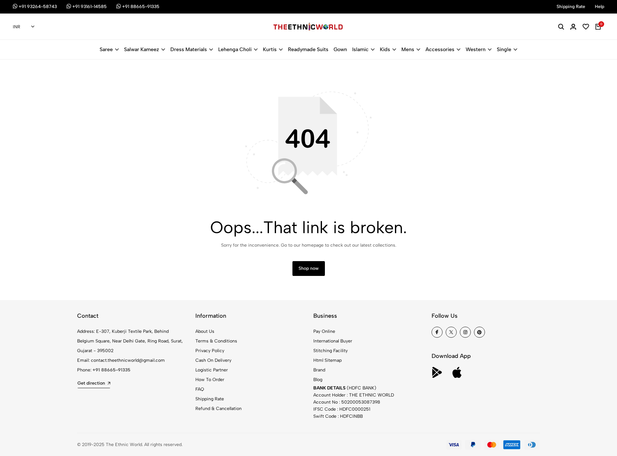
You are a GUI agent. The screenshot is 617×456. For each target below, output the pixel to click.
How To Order (209, 379)
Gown (340, 49)
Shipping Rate (209, 399)
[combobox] (23, 27)
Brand (319, 370)
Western (476, 49)
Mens (407, 49)
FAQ (199, 389)
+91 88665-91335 (111, 370)
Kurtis (270, 49)
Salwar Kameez (141, 49)
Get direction (91, 383)
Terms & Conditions (216, 341)
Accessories (439, 49)
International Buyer (332, 341)
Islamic (360, 49)
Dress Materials (188, 49)
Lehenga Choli (235, 49)
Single (504, 49)
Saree (106, 49)
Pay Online (324, 331)
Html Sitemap (327, 360)
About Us (204, 331)
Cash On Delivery (213, 360)
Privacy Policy (209, 350)
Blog (317, 379)
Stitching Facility (330, 350)
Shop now (309, 268)
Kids (385, 49)
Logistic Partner (211, 370)
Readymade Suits (308, 49)
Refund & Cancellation (218, 408)
